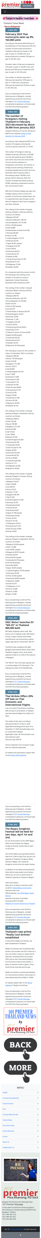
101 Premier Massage (22, 101)
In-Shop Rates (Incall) (10, 1114)
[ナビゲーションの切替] (5, 11)
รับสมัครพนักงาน (8, 1147)
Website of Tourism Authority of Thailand (20, 903)
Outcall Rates (7, 1120)
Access (5, 1136)
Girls (4, 1109)
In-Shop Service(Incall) (11, 1098)
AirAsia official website (18, 755)
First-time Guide (8, 1125)
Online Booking (8, 1131)
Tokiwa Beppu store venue (21, 888)
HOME (5, 1093)
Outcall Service (8, 1103)
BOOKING (27, 5)
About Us (6, 1142)
